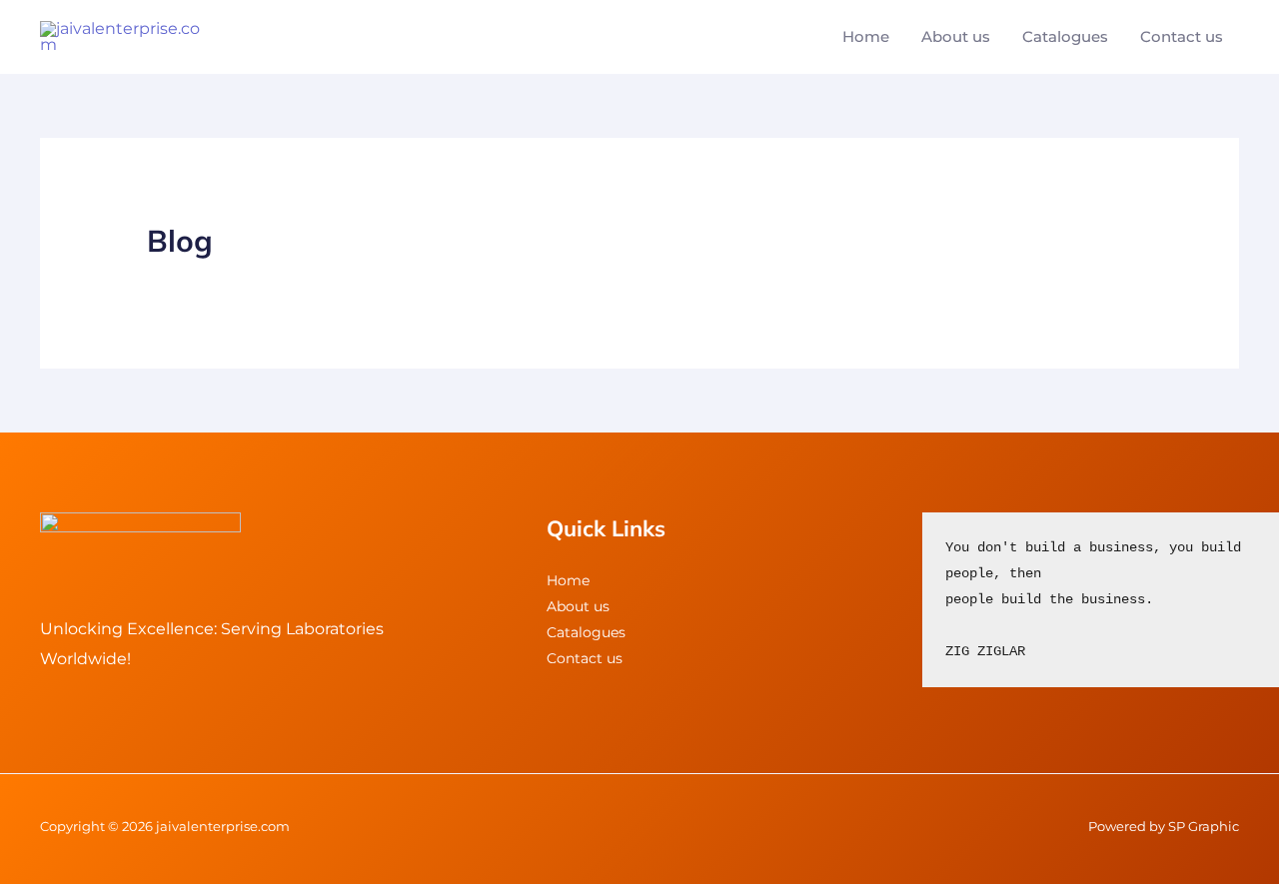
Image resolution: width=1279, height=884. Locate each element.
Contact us (1181, 36)
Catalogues (1065, 36)
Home (865, 36)
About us (955, 36)
